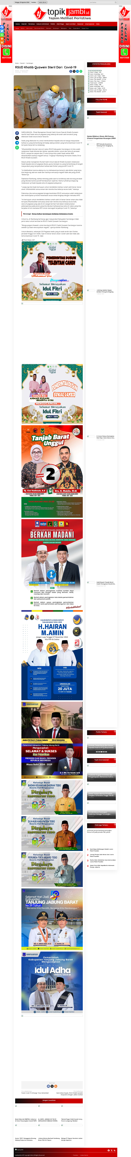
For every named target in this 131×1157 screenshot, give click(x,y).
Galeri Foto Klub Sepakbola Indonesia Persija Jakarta (102, 866)
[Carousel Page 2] (99, 751)
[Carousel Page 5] (106, 751)
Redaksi (75, 1155)
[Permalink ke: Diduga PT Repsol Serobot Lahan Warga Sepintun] (72, 1130)
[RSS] (55, 1086)
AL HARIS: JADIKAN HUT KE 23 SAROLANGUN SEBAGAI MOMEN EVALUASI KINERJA (47, 1120)
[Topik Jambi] (57, 13)
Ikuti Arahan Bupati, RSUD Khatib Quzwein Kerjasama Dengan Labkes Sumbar (69, 1093)
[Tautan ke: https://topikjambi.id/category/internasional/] (115, 759)
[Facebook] (2, 27)
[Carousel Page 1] (97, 751)
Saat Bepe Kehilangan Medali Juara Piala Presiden (101, 850)
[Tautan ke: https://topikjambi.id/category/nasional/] (115, 111)
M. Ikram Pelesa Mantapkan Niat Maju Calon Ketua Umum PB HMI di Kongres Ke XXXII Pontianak (106, 437)
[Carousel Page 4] (104, 751)
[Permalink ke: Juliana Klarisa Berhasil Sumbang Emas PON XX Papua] (49, 1130)
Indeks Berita (84, 1155)
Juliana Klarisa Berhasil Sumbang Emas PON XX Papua (49, 1139)
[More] (2, 42)
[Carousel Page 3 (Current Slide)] (101, 751)
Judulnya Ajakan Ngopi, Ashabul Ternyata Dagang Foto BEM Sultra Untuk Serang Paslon (106, 291)
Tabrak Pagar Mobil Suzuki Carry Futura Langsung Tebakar (71, 1120)
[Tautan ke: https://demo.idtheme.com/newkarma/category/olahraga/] (115, 824)
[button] (115, 2)
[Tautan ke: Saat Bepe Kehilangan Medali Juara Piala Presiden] (101, 838)
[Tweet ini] (74, 71)
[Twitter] (2, 31)
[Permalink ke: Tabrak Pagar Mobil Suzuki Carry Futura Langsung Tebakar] (72, 1111)
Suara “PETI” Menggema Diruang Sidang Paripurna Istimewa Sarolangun (25, 1139)
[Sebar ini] (70, 71)
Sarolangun (18, 72)
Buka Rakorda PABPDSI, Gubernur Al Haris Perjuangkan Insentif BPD (26, 1120)
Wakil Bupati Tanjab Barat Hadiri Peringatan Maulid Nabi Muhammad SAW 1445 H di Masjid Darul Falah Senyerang (106, 583)
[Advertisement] (65, 46)
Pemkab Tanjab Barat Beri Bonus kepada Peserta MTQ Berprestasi (101, 746)
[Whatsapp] (80, 71)
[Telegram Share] (77, 71)
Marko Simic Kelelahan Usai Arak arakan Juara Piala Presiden (103, 860)
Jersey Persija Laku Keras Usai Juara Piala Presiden (102, 855)
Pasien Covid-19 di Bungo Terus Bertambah (35, 1092)
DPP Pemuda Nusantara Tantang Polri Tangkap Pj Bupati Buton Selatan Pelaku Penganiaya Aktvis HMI (106, 145)
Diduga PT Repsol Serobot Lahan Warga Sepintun (71, 1139)
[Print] (2, 39)
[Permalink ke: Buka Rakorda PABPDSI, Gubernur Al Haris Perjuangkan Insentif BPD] (26, 1111)
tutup (10, 6)
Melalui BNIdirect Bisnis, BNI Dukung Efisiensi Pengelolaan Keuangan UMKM (101, 137)
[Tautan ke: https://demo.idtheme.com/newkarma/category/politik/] (115, 731)
